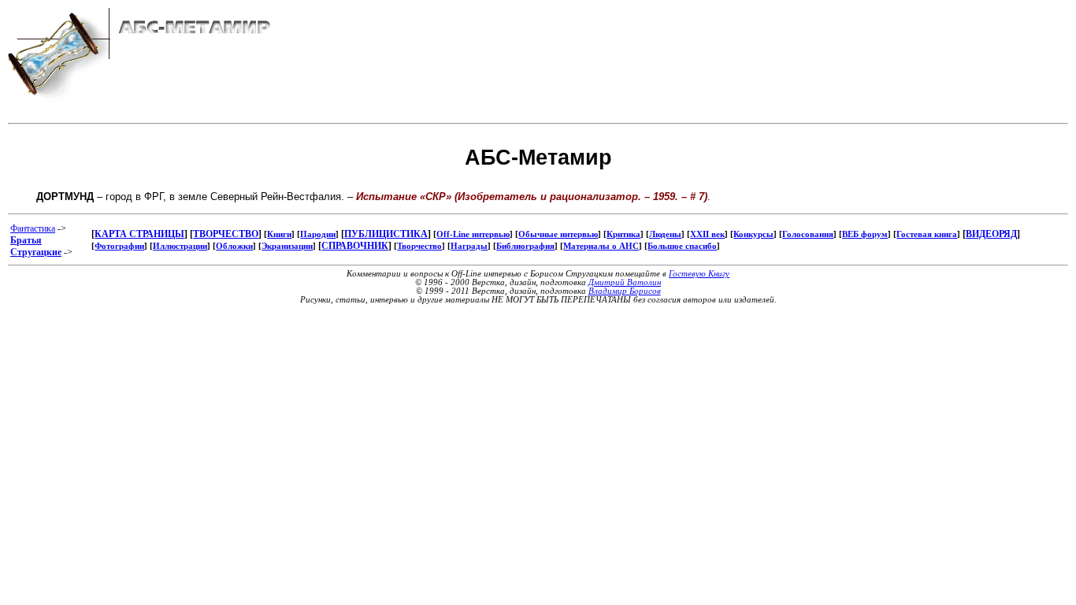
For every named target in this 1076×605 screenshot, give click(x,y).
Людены (665, 234)
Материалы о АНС (601, 246)
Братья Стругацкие (35, 246)
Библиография (525, 246)
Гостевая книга (926, 234)
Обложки (234, 246)
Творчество (419, 246)
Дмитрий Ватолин (624, 282)
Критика (623, 234)
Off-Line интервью (473, 234)
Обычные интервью (558, 234)
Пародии (318, 234)
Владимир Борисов (624, 291)
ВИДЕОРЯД (991, 233)
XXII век (707, 234)
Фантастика (32, 228)
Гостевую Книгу (699, 273)
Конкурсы (753, 234)
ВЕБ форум (865, 234)
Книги (279, 234)
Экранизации (287, 246)
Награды (469, 246)
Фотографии (119, 246)
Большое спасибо (682, 246)
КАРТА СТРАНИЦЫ (139, 233)
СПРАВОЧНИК (354, 245)
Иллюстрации (180, 246)
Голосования (807, 234)
